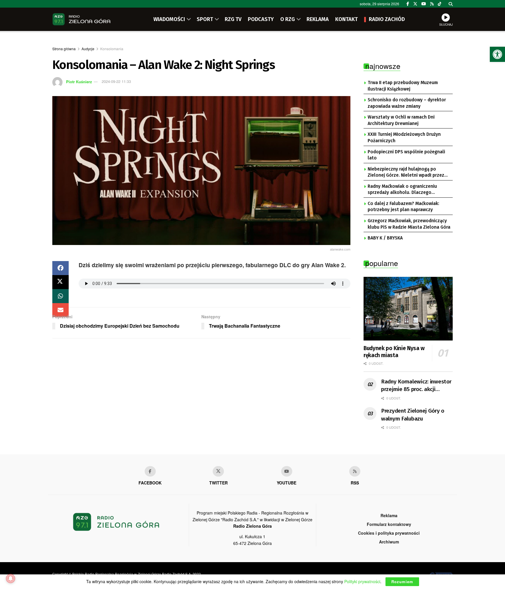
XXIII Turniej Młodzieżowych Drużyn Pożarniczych (404, 137)
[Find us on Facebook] (408, 4)
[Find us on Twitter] (415, 4)
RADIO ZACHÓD (387, 19)
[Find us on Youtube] (286, 471)
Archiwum (389, 542)
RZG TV (233, 19)
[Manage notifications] (10, 578)
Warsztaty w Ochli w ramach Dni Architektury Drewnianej (401, 120)
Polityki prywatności (362, 581)
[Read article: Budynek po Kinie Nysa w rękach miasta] (408, 308)
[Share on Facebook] (60, 268)
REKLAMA (318, 19)
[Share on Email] (60, 310)
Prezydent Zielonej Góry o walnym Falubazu (412, 414)
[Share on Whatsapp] (60, 296)
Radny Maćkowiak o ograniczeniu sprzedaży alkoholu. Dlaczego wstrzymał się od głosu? (402, 190)
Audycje (88, 48)
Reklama (389, 515)
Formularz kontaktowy (389, 524)
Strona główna (64, 48)
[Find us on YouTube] (423, 4)
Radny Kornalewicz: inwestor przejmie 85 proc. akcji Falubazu (416, 385)
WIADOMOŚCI (169, 19)
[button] (497, 54)
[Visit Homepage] (81, 19)
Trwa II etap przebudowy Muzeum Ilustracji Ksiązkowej (403, 86)
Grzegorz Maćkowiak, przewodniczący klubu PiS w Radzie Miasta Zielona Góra (409, 224)
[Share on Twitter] (60, 282)
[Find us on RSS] (432, 4)
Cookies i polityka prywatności (389, 533)
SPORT (205, 19)
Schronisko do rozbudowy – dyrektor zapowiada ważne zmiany (407, 103)
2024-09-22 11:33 (116, 81)
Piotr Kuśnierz (79, 81)
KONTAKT (346, 19)
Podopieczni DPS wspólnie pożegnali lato (406, 155)
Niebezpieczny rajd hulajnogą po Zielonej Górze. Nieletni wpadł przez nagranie (406, 172)
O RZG (287, 19)
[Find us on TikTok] (439, 4)
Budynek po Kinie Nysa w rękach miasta (394, 352)
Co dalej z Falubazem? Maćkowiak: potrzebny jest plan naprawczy (403, 207)
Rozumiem (402, 581)
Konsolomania (111, 48)
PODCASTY (261, 19)
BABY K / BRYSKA (385, 238)
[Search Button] (451, 4)
